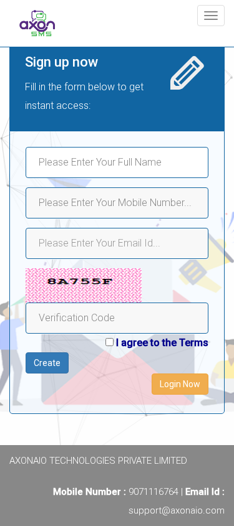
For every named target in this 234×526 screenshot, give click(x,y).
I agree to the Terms (162, 343)
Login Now (180, 384)
